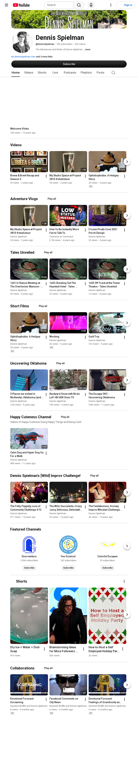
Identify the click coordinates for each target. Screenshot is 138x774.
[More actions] (46, 176)
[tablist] (69, 72)
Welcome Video (19, 128)
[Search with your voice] (91, 5)
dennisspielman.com (24, 56)
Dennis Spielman (18, 236)
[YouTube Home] (21, 5)
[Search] (79, 5)
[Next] (127, 161)
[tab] (15, 72)
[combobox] (59, 5)
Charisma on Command (61, 236)
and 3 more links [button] (44, 56)
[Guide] (6, 5)
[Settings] (111, 5)
